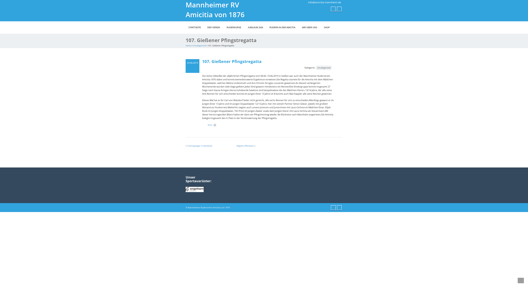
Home (188, 45)
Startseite (194, 27)
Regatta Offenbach (245, 146)
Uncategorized (199, 45)
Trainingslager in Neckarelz (199, 146)
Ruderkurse (234, 27)
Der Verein (213, 27)
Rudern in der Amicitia (282, 27)
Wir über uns (309, 27)
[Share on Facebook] (207, 125)
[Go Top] (521, 280)
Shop (327, 27)
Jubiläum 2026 (255, 27)
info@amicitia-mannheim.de (324, 2)
